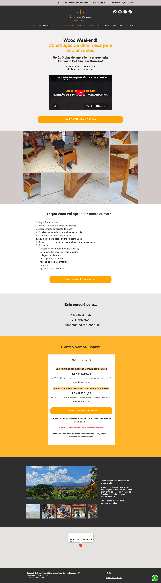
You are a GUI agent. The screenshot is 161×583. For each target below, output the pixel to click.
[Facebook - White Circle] (125, 12)
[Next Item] (93, 482)
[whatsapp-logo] (115, 12)
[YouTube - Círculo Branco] (120, 12)
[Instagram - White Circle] (130, 12)
